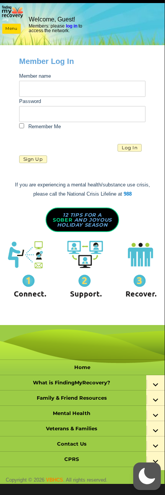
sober (82, 220)
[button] (147, 476)
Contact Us (72, 444)
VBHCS (54, 480)
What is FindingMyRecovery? (71, 382)
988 (128, 194)
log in (71, 26)
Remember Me (44, 126)
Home (82, 367)
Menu (11, 28)
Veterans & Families (71, 428)
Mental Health (71, 413)
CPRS (71, 459)
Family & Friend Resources (72, 398)
